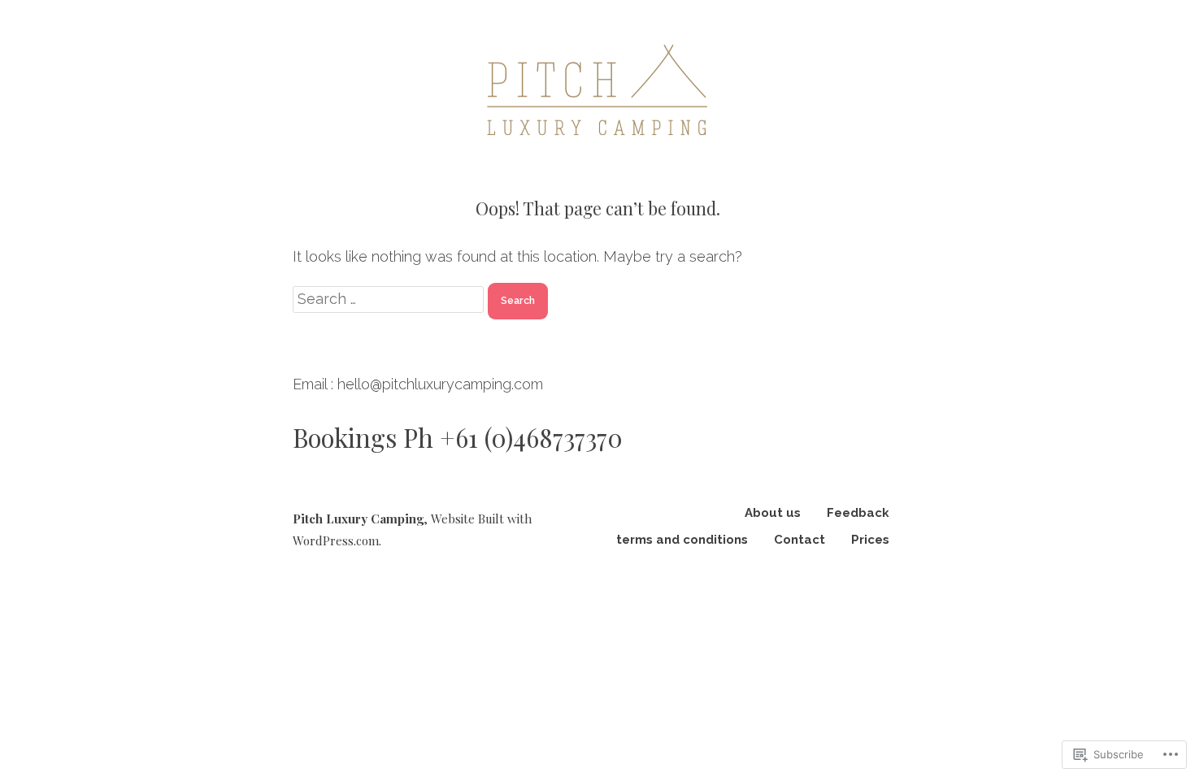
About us (773, 513)
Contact (799, 539)
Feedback (858, 513)
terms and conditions (682, 539)
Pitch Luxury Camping (358, 518)
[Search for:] (390, 298)
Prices (870, 539)
